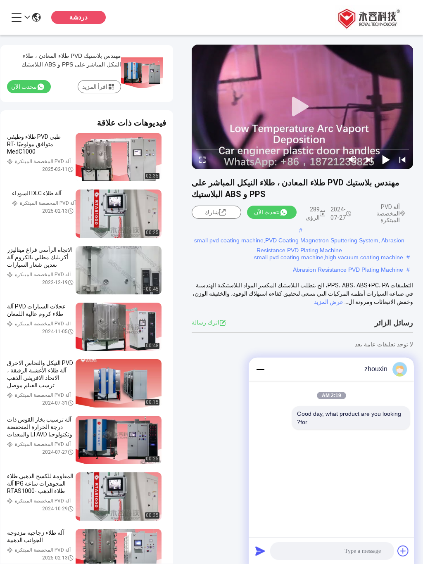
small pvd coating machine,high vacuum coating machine (328, 257)
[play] (302, 107)
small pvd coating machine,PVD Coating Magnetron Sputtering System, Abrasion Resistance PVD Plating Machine (299, 241)
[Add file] (403, 551)
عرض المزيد (328, 302)
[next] (369, 159)
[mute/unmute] (353, 159)
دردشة (78, 17)
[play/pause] (386, 159)
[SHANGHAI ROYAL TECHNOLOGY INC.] (367, 17)
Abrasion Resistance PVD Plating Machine (348, 269)
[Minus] (260, 369)
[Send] (260, 551)
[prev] (402, 159)
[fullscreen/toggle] (202, 159)
